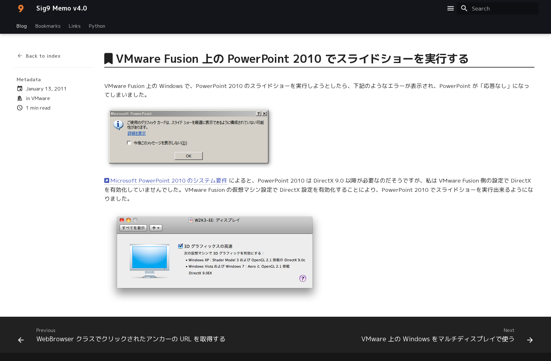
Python (97, 25)
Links (75, 25)
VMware (40, 98)
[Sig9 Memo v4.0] (21, 8)
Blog (22, 25)
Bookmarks (48, 25)
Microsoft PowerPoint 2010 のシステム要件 (168, 180)
